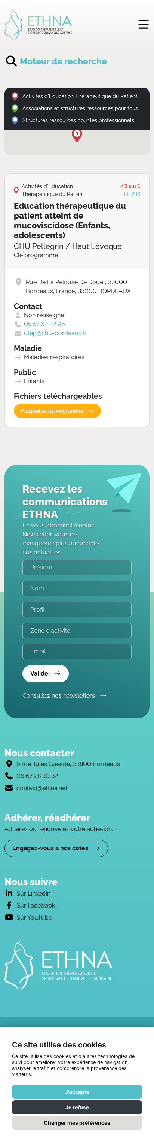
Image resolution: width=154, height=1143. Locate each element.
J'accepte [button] (77, 1092)
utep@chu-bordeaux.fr (55, 333)
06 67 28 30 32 (37, 776)
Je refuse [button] (77, 1107)
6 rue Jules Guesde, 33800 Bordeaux (68, 764)
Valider (40, 673)
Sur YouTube (34, 917)
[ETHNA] (77, 965)
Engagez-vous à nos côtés (51, 848)
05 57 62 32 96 (44, 324)
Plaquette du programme (52, 411)
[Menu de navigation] (144, 24)
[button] (77, 135)
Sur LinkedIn (33, 893)
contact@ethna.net (41, 788)
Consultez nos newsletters (59, 695)
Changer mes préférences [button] (77, 1122)
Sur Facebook (35, 905)
